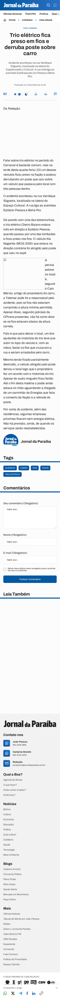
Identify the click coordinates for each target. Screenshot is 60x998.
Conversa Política (12, 874)
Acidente (10, 468)
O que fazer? (10, 785)
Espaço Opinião (11, 964)
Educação (8, 824)
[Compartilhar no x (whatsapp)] (13, 993)
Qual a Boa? (9, 835)
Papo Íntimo (9, 899)
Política (44, 14)
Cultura (7, 814)
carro (24, 468)
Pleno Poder (9, 879)
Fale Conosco (10, 954)
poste (45, 468)
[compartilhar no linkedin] (33, 993)
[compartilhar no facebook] (27, 993)
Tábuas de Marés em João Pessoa (21, 919)
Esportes (31, 14)
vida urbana (45, 20)
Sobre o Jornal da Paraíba (16, 929)
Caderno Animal (11, 869)
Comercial (8, 949)
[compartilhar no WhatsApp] (5, 993)
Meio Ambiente (11, 855)
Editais (6, 924)
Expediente (9, 944)
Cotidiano (8, 840)
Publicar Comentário (30, 579)
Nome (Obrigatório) (15, 534)
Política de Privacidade (15, 959)
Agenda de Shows (12, 780)
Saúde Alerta (10, 889)
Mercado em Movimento (16, 894)
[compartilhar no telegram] (20, 993)
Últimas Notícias (12, 14)
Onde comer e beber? (14, 790)
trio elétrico (12, 474)
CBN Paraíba (10, 939)
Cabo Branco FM (12, 934)
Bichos (6, 809)
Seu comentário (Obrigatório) (20, 503)
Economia (8, 819)
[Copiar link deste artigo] (41, 993)
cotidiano (27, 20)
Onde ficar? (9, 795)
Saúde (6, 845)
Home (12, 20)
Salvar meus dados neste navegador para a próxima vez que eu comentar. (31, 569)
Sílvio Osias (9, 884)
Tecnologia (9, 850)
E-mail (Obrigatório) (15, 552)
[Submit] (48, 5)
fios (34, 468)
